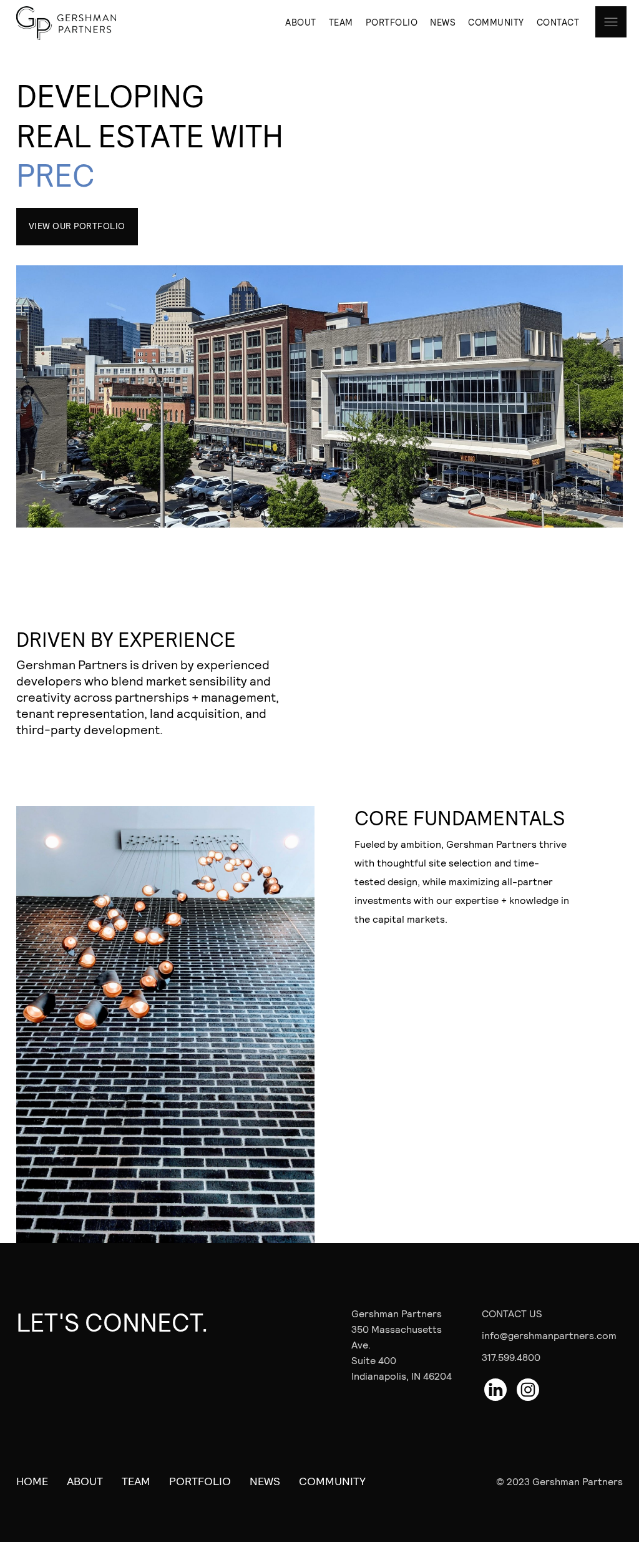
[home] (78, 23)
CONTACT (558, 21)
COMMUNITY (496, 21)
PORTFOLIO (392, 21)
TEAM (341, 21)
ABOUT (300, 21)
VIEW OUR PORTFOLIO (77, 225)
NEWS (443, 21)
